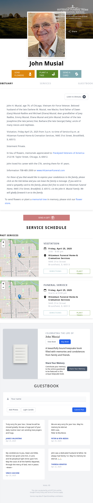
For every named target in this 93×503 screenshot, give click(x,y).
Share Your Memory (77, 369)
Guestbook (85, 83)
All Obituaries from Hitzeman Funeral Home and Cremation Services (72, 17)
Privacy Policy (39, 492)
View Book (52, 342)
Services (45, 83)
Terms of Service (53, 492)
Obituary (6, 83)
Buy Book (65, 342)
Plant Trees (80, 272)
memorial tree (39, 199)
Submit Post (79, 410)
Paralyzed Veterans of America (68, 152)
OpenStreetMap (49, 496)
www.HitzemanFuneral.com (51, 170)
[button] (19, 255)
